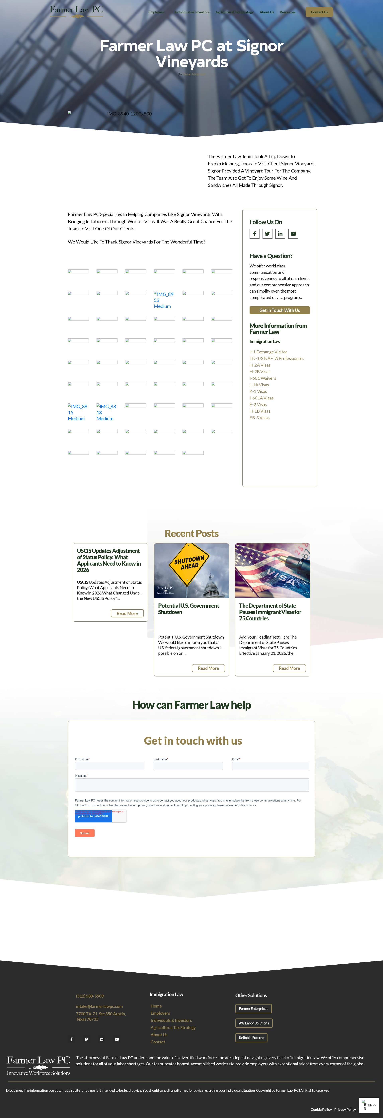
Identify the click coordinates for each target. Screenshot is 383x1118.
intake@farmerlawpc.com (99, 1006)
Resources (287, 12)
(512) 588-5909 (90, 995)
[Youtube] (293, 234)
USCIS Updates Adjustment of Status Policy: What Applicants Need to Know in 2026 (109, 560)
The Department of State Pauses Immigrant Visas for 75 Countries (270, 612)
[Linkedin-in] (280, 234)
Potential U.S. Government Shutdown (188, 608)
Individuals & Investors (192, 12)
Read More (127, 613)
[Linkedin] (101, 1039)
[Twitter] (267, 234)
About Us (267, 12)
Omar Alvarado (193, 74)
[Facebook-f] (255, 234)
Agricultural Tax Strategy (234, 12)
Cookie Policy (321, 1109)
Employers (156, 12)
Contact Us (319, 12)
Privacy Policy (345, 1109)
